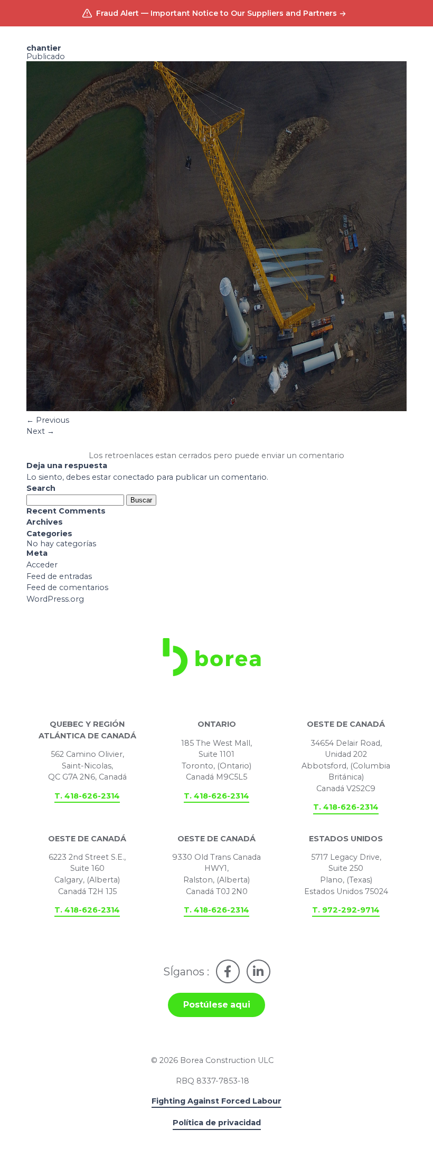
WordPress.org (55, 599)
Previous (47, 420)
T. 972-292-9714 (346, 910)
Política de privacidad (217, 1122)
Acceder (42, 564)
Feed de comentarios (67, 587)
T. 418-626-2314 (87, 796)
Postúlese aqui (216, 1005)
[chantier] (216, 408)
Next (40, 431)
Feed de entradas (59, 576)
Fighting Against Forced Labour (216, 1101)
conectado (133, 477)
